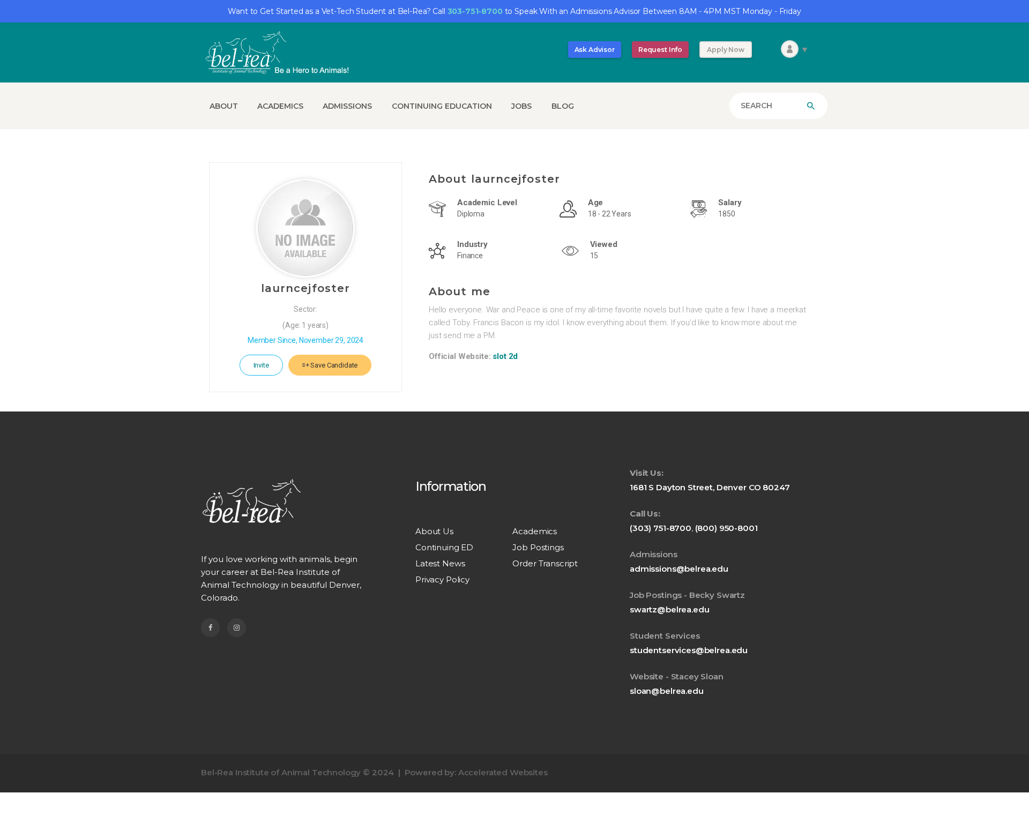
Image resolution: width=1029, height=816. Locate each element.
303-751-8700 (475, 11)
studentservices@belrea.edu (689, 650)
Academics (534, 531)
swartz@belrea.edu (669, 609)
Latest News (440, 563)
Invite (261, 365)
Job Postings (537, 547)
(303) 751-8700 (660, 528)
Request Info (660, 50)
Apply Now (725, 50)
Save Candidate (333, 365)
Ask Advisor (595, 50)
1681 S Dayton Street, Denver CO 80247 (709, 487)
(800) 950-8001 (726, 528)
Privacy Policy (442, 579)
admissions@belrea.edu (679, 569)
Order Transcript (545, 563)
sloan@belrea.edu (667, 691)
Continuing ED (444, 547)
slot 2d (505, 356)
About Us (434, 531)
